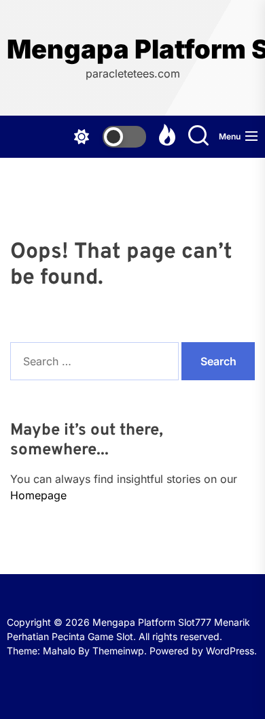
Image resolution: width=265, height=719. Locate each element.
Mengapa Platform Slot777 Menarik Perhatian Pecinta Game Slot (132, 49)
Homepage (38, 495)
